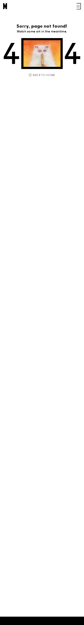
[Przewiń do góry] (77, 621)
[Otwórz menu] (79, 6)
